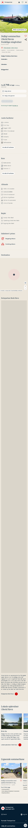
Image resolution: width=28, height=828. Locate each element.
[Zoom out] (25, 288)
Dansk (5, 814)
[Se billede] (14, 19)
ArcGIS (2, 290)
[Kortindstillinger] (25, 282)
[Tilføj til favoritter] (26, 36)
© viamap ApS (7, 290)
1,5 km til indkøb (7, 191)
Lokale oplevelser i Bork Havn (9, 744)
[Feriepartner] (6, 2)
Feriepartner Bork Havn (7, 693)
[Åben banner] (25, 825)
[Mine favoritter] (22, 2)
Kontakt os (15, 105)
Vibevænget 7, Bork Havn (10, 47)
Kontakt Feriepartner (8, 820)
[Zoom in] (25, 286)
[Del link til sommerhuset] (26, 39)
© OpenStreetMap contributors (16, 290)
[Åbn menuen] (26, 2)
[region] (14, 274)
